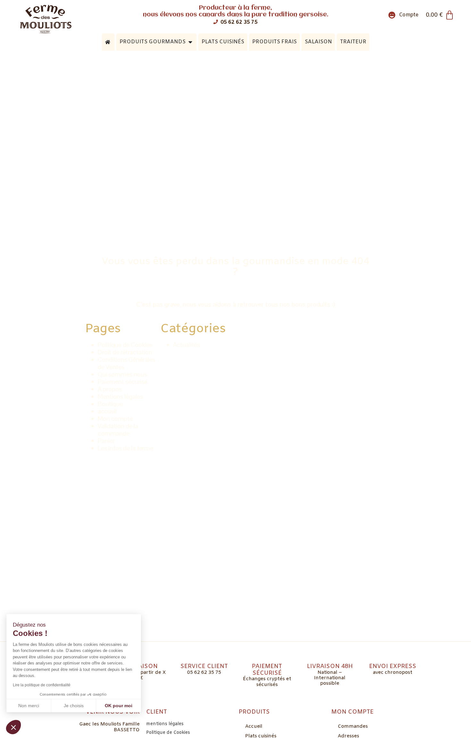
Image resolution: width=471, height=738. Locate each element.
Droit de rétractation (125, 352)
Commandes (353, 726)
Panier (106, 441)
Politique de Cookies (125, 345)
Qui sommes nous (122, 374)
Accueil (253, 726)
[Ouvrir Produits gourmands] (190, 42)
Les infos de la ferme (125, 448)
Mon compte (115, 418)
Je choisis (74, 705)
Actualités (186, 345)
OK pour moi (118, 705)
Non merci (28, 705)
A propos (110, 389)
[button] (13, 727)
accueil (107, 411)
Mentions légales (120, 396)
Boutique (110, 404)
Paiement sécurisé (122, 382)
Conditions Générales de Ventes (126, 363)
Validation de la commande (118, 430)
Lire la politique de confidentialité (41, 685)
